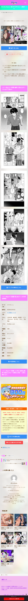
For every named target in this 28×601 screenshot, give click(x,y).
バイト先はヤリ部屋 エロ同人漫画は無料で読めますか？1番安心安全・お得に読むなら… (14, 75)
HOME (5, 594)
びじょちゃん (14, 483)
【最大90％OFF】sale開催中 (13, 598)
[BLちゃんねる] (14, 2)
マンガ (11, 594)
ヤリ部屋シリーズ (11, 312)
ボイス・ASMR (21, 594)
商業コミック (15, 594)
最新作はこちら (6, 447)
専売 (3, 455)
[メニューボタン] (25, 2)
